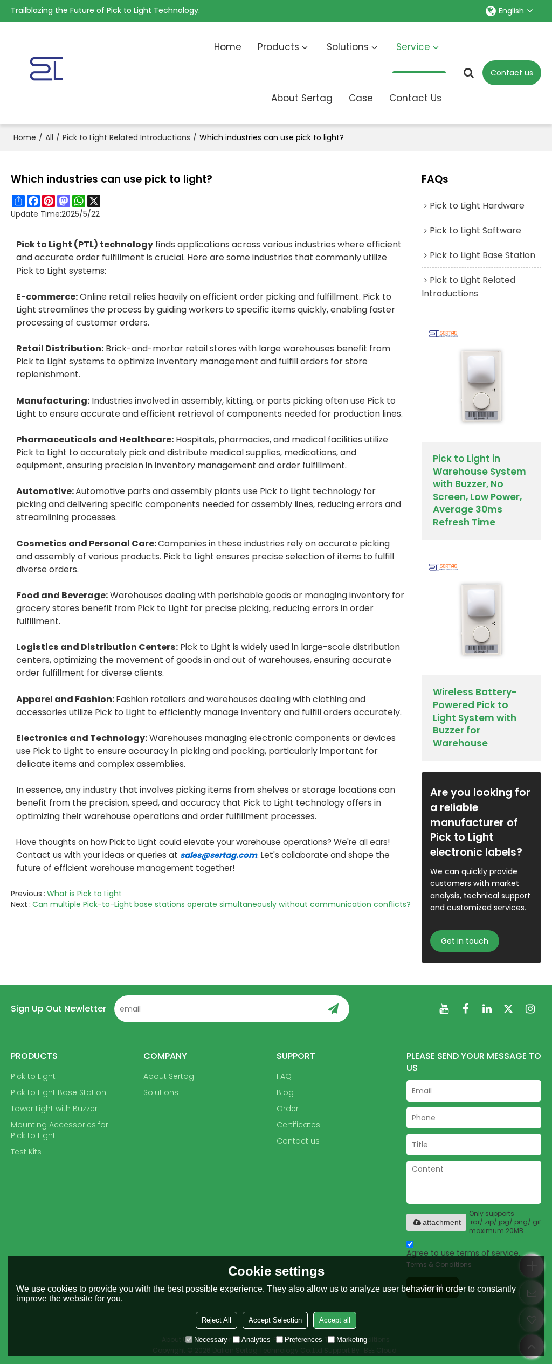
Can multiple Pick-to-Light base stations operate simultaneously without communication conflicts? (221, 904)
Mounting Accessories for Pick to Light (59, 1130)
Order (288, 1108)
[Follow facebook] (466, 1009)
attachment (442, 1222)
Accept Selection (275, 1320)
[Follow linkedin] (487, 1009)
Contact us (512, 72)
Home (228, 46)
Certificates (298, 1124)
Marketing (351, 1339)
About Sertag (302, 98)
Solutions (348, 46)
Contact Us (415, 98)
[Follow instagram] (530, 1009)
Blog (285, 1092)
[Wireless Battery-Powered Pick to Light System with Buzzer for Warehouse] (481, 615)
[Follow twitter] (509, 1009)
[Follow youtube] (444, 1009)
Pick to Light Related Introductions (126, 137)
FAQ (284, 1076)
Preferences (303, 1339)
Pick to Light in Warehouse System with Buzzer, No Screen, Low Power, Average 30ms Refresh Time (479, 491)
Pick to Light (33, 1076)
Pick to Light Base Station (58, 1092)
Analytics (256, 1339)
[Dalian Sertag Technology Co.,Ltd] (78, 72)
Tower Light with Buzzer (54, 1108)
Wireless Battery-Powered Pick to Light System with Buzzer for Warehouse (475, 717)
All (49, 137)
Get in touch (464, 941)
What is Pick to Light (84, 893)
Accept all (334, 1320)
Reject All (216, 1320)
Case (361, 98)
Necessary (210, 1339)
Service (413, 46)
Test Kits (26, 1151)
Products (278, 46)
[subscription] (332, 1008)
